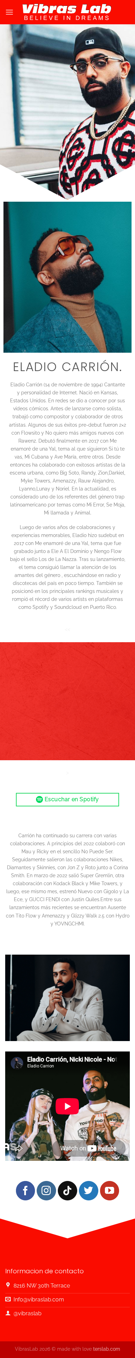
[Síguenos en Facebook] (25, 1190)
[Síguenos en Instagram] (46, 1190)
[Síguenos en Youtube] (109, 1190)
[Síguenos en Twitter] (88, 1190)
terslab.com (106, 1349)
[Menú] (9, 11)
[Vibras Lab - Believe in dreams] (67, 12)
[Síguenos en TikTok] (67, 1190)
